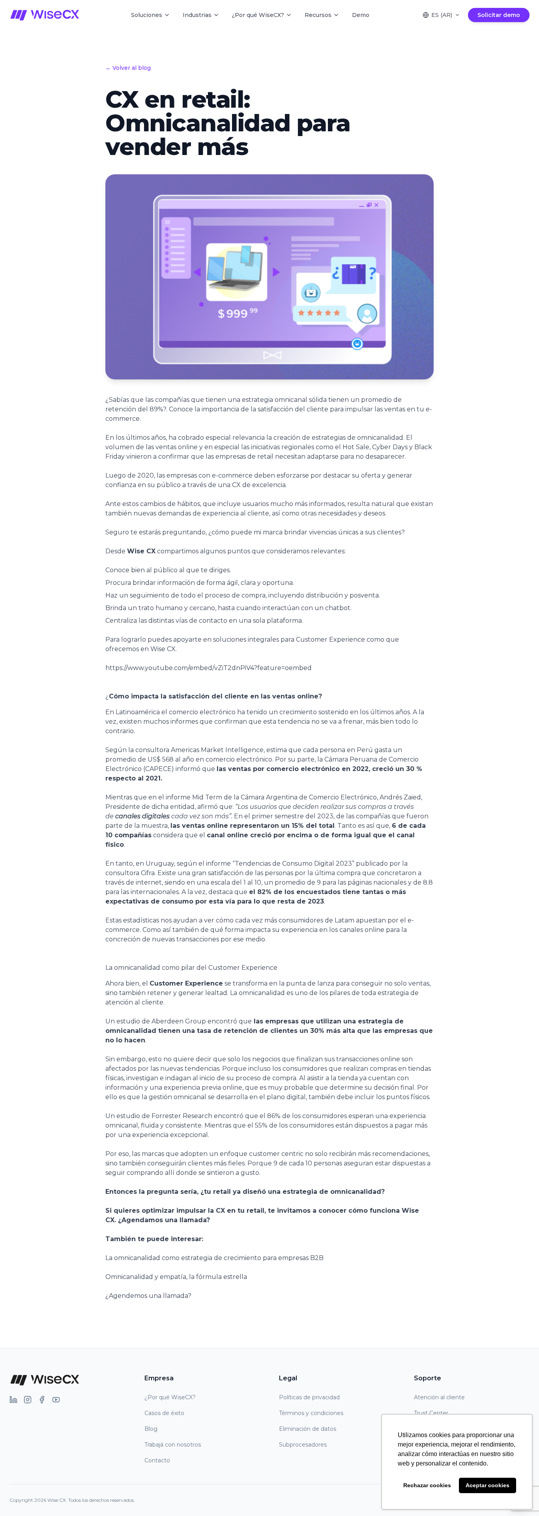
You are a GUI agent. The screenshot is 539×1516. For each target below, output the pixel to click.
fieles (236, 1163)
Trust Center (431, 1413)
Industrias (197, 15)
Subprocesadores (303, 1444)
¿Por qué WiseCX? (258, 15)
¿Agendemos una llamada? (148, 1295)
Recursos (318, 15)
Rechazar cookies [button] (427, 1485)
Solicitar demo (498, 15)
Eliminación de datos (307, 1428)
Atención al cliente (439, 1397)
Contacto (157, 1460)
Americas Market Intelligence (217, 750)
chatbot (337, 608)
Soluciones (146, 15)
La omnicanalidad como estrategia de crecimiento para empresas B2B (214, 1258)
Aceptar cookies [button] (487, 1485)
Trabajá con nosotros (172, 1444)
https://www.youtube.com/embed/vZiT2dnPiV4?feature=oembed (208, 668)
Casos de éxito (164, 1413)
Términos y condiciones (311, 1413)
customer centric (276, 1154)
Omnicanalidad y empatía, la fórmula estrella (176, 1277)
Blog (150, 1428)
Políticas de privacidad (309, 1397)
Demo (360, 15)
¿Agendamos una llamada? (164, 1220)
